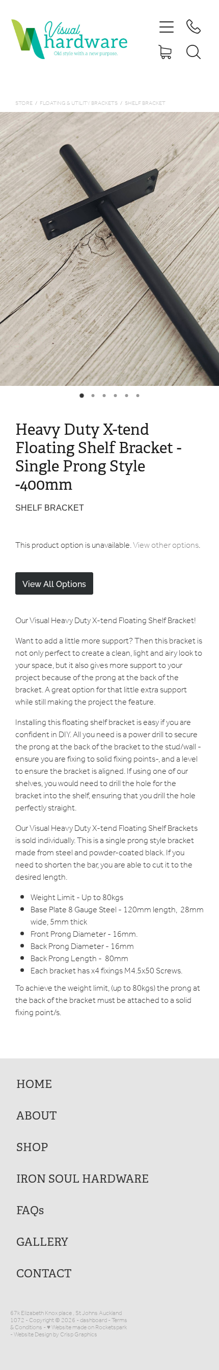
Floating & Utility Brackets (79, 103)
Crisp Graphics (78, 1334)
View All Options (54, 583)
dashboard (93, 1320)
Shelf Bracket (145, 103)
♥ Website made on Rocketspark (87, 1327)
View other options (166, 545)
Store (24, 103)
